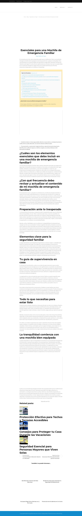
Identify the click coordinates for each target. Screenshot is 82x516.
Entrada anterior (32, 457)
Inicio (56, 7)
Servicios (62, 7)
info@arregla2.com (27, 1)
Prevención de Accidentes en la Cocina (52, 501)
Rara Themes (48, 513)
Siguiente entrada (50, 457)
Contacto (70, 7)
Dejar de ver (34, 73)
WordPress (59, 513)
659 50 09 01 (12, 1)
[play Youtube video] (41, 122)
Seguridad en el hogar (41, 56)
